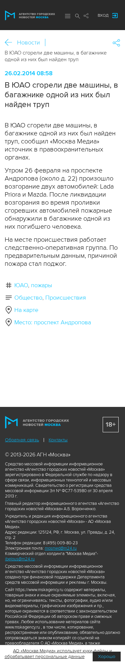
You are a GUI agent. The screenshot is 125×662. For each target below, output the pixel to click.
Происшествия (65, 297)
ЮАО (21, 285)
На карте (26, 310)
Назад (11, 42)
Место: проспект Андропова (52, 322)
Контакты (58, 440)
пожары (41, 285)
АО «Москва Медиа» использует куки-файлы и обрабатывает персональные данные (58, 653)
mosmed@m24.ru (61, 548)
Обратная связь (22, 440)
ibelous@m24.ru (20, 559)
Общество (28, 297)
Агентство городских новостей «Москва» (30, 15)
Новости (28, 42)
